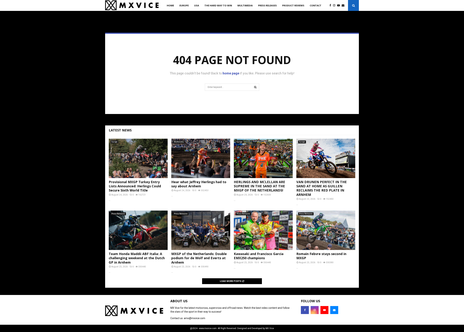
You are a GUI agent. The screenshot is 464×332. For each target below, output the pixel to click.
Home (170, 5)
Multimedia (245, 5)
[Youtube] (339, 5)
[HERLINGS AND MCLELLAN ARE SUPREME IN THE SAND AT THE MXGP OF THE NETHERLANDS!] (263, 158)
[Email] (344, 5)
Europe (184, 5)
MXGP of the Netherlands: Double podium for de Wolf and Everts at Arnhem (199, 258)
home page (231, 73)
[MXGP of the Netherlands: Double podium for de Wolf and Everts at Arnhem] (200, 230)
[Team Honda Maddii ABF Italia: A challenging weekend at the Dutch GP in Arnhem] (138, 230)
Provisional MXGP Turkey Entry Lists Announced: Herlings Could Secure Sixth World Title (135, 186)
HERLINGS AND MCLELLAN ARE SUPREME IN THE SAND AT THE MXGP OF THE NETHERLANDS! (259, 186)
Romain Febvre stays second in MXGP (321, 256)
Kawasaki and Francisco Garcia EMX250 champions (258, 256)
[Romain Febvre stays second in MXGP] (325, 230)
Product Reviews (293, 5)
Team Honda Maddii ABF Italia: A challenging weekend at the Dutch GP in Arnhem (137, 258)
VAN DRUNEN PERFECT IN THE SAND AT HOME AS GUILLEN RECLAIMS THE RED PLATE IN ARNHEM (321, 188)
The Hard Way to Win (218, 5)
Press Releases (267, 5)
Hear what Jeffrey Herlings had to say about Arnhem (198, 184)
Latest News (120, 130)
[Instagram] (335, 5)
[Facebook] (331, 5)
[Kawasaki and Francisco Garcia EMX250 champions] (263, 230)
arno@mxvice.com (194, 318)
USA (196, 5)
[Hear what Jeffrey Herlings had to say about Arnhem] (200, 158)
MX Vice (270, 328)
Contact (315, 5)
